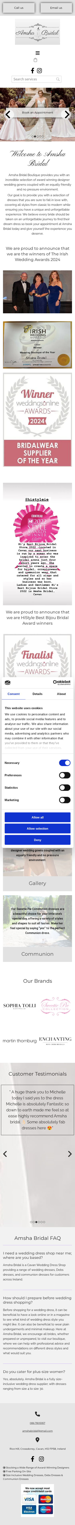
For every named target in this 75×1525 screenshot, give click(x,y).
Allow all (38, 817)
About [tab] (61, 693)
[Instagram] (40, 70)
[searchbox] (36, 79)
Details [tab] (37, 693)
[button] (19, 8)
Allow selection (37, 828)
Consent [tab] (14, 693)
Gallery (37, 883)
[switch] (64, 775)
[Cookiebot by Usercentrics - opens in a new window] (53, 682)
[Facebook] (33, 70)
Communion (37, 954)
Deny (37, 839)
